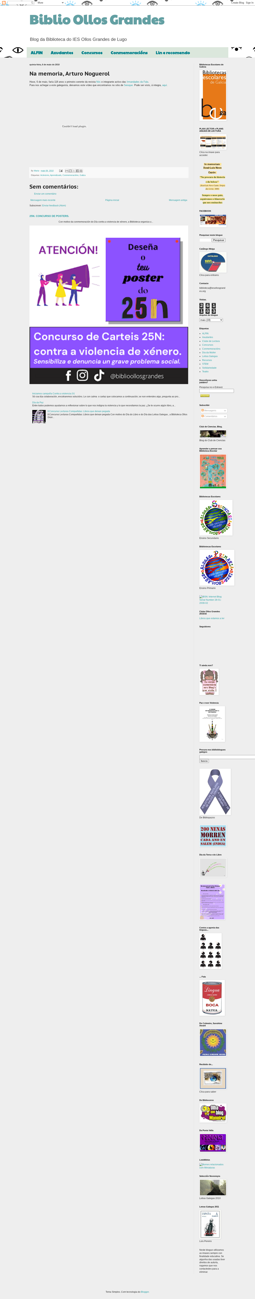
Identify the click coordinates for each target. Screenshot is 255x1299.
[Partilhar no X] (74, 171)
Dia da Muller (209, 352)
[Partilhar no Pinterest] (81, 171)
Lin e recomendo (173, 52)
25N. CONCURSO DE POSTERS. (49, 216)
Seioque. (129, 85)
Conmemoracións (129, 52)
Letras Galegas (210, 356)
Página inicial (112, 200)
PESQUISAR (205, 396)
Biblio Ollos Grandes (96, 19)
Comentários (210, 416)
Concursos (91, 52)
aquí (164, 85)
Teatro (205, 371)
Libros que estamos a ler (211, 618)
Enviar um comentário (45, 193)
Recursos (207, 360)
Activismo (44, 175)
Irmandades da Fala (137, 81)
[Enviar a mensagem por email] (67, 171)
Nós (98, 81)
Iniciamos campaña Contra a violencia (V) (53, 393)
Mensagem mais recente (42, 200)
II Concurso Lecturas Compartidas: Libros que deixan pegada (79, 411)
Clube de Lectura (211, 341)
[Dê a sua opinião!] (70, 171)
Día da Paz (37, 402)
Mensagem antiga (178, 200)
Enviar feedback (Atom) (54, 205)
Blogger (145, 1292)
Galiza (82, 175)
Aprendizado (55, 175)
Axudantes (62, 52)
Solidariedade (209, 368)
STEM (205, 364)
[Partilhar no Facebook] (77, 171)
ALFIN (37, 52)
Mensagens (210, 410)
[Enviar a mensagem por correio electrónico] (60, 171)
